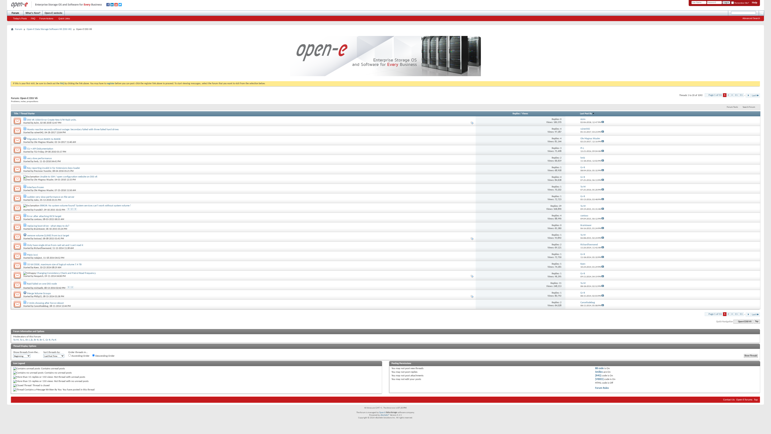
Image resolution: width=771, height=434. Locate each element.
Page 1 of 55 (715, 95)
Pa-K (54, 340)
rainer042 (38, 132)
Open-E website (53, 13)
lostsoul (38, 238)
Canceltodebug (41, 306)
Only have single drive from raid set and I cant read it (55, 245)
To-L (22, 340)
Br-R (36, 340)
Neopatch (38, 276)
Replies (516, 114)
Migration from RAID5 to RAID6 (44, 139)
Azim (36, 123)
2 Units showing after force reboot (45, 303)
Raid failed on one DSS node (42, 284)
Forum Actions (46, 18)
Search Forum (749, 107)
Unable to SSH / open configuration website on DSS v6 (68, 176)
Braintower (39, 229)
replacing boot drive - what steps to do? (48, 226)
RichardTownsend (42, 248)
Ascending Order (80, 356)
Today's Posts (20, 18)
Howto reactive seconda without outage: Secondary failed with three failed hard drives (73, 129)
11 (736, 95)
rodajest (38, 258)
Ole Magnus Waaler (43, 142)
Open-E (382, 412)
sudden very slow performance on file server (50, 197)
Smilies (599, 372)
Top (756, 322)
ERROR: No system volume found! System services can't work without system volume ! (85, 205)
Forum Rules (602, 388)
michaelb (38, 288)
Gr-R (48, 340)
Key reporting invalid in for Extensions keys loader (53, 168)
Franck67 (38, 210)
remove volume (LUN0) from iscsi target (48, 235)
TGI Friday (39, 152)
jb (32, 340)
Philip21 (38, 296)
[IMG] (598, 375)
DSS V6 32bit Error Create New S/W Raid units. (51, 120)
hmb (36, 161)
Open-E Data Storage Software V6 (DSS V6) (49, 29)
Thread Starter (27, 114)
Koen (36, 267)
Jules (36, 200)
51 (741, 95)
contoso (38, 219)
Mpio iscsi (32, 255)
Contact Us (729, 399)
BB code (599, 368)
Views (525, 114)
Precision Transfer (42, 171)
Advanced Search (751, 18)
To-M (16, 340)
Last (754, 95)
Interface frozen (35, 187)
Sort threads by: (51, 352)
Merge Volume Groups (39, 293)
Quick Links (64, 18)
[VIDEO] (599, 379)
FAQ (33, 18)
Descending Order (105, 356)
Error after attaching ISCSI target (44, 216)
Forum (15, 13)
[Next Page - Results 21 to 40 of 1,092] (748, 95)
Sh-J (27, 340)
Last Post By (586, 114)
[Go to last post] (603, 122)
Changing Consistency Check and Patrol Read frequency (66, 273)
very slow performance (39, 158)
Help (754, 2)
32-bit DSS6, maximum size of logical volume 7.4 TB (54, 264)
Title (16, 114)
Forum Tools (732, 107)
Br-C (42, 340)
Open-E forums (744, 399)
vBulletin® (385, 415)
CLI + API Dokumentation (40, 148)
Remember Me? (741, 3)
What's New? (32, 13)
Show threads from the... (26, 352)
